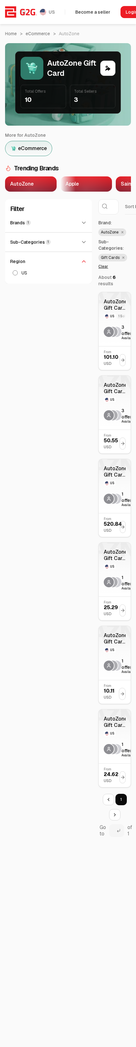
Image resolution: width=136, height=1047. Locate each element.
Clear (103, 266)
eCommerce (38, 33)
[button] (112, 232)
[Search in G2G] (24, 12)
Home (11, 33)
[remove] (122, 232)
